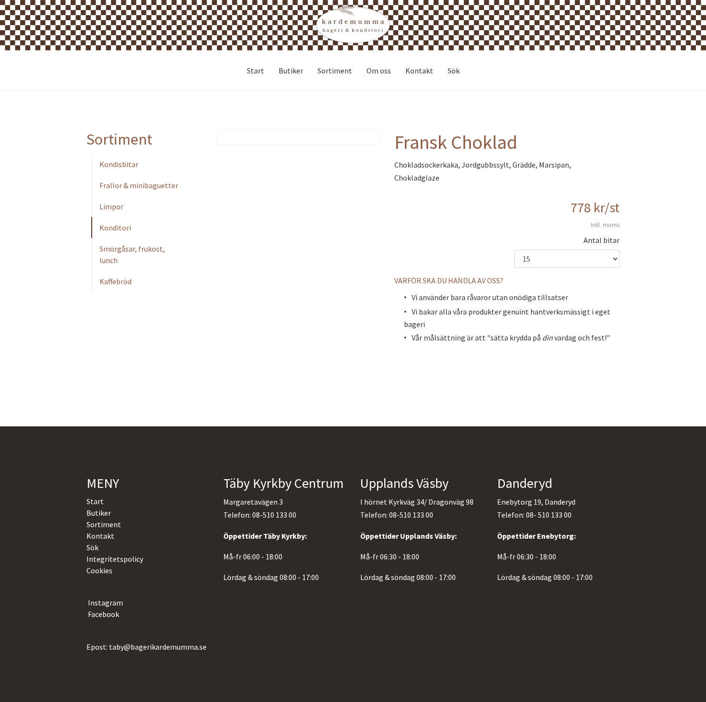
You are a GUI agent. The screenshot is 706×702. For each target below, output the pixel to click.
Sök (454, 70)
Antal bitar (602, 240)
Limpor (111, 206)
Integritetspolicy (114, 559)
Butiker (291, 70)
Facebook (102, 614)
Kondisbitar (118, 164)
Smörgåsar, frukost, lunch (132, 254)
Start (255, 70)
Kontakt (419, 70)
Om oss (378, 70)
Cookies (99, 570)
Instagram (104, 602)
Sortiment (334, 70)
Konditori (115, 227)
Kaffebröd (115, 281)
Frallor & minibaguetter (138, 185)
